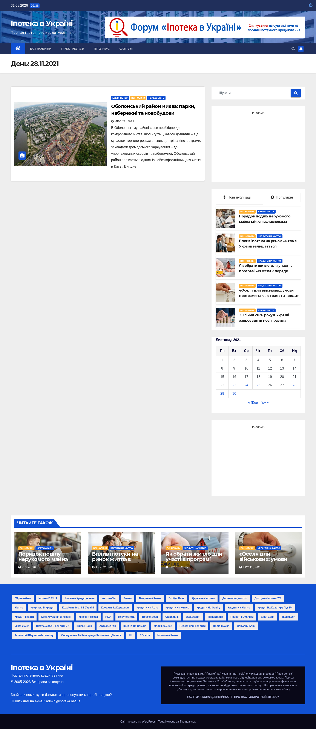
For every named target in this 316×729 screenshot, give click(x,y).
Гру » (265, 402)
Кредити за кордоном (115, 607)
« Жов (253, 402)
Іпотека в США (47, 598)
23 (234, 385)
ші (130, 635)
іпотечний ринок (167, 635)
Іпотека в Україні (42, 23)
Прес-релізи (72, 49)
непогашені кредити (192, 626)
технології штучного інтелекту (34, 635)
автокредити (107, 626)
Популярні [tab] (284, 197)
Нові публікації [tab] (241, 197)
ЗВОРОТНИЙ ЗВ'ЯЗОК (264, 696)
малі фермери (163, 626)
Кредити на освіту (208, 607)
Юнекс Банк (84, 626)
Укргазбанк (22, 626)
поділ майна (221, 626)
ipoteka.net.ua (257, 689)
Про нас (102, 49)
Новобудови (150, 616)
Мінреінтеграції (88, 616)
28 (294, 385)
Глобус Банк (176, 598)
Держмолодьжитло (234, 598)
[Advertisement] (258, 146)
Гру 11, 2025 (252, 567)
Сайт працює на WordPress (138, 721)
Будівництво (120, 98)
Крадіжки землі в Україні (78, 607)
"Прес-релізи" (284, 673)
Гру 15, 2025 (179, 567)
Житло (19, 607)
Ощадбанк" (193, 616)
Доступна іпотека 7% (268, 598)
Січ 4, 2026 (30, 567)
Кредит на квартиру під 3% (275, 607)
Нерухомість (156, 98)
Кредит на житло (239, 607)
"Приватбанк (23, 598)
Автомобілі (109, 598)
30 (234, 393)
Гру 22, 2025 (105, 567)
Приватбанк (215, 616)
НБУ (108, 616)
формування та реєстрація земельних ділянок (91, 635)
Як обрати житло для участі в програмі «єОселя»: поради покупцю (194, 562)
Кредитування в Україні (56, 616)
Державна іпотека (203, 598)
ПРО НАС (240, 696)
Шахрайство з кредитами (52, 626)
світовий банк (246, 626)
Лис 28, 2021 (124, 121)
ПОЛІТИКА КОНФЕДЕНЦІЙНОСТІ (209, 696)
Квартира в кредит (43, 607)
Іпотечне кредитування (80, 598)
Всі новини (41, 49)
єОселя (145, 635)
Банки (128, 598)
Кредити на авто (147, 607)
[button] (293, 48)
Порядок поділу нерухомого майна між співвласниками (45, 559)
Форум (126, 49)
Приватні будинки (241, 616)
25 (258, 385)
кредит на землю (134, 626)
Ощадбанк (171, 616)
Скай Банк (267, 616)
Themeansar (187, 721)
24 (246, 385)
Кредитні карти (24, 616)
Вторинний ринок (150, 598)
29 (222, 393)
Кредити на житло (269, 236)
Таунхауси (288, 616)
